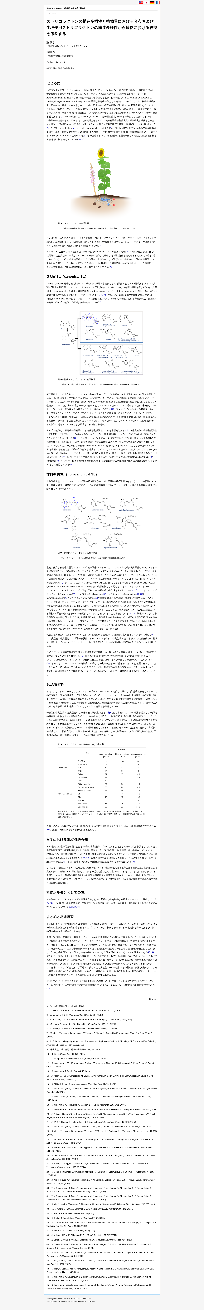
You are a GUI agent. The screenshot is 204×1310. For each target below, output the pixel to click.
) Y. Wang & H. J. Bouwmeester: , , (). (76, 1058)
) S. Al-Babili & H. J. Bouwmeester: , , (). (81, 1084)
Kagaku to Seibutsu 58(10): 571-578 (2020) (65, 8)
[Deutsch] (152, 2)
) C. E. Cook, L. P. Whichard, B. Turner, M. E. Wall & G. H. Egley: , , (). (89, 1019)
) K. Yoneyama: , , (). (68, 1071)
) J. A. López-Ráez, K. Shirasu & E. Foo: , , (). (81, 1235)
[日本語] (146, 2)
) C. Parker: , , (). (65, 1006)
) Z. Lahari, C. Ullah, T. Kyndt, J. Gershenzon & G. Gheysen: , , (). (89, 1240)
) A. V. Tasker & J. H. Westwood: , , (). (74, 1015)
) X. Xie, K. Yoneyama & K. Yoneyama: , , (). (83, 1010)
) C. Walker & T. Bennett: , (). (70, 1213)
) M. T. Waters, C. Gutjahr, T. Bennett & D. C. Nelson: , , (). (89, 1209)
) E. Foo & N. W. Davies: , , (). (70, 1230)
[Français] (158, 2)
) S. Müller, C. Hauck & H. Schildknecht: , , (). (83, 1028)
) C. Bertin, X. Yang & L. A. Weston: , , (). (75, 1218)
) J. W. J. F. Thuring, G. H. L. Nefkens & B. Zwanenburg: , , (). (91, 1122)
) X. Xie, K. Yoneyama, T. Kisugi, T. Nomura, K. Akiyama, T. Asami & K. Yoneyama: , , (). (99, 1126)
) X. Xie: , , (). (65, 1054)
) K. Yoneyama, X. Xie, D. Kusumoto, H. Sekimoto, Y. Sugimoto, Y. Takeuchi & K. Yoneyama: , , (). (101, 1109)
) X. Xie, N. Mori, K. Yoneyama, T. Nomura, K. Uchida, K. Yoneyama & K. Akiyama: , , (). (101, 1204)
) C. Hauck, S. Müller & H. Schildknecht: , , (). (81, 1024)
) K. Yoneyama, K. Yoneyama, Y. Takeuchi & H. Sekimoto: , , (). (86, 1105)
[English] (140, 2)
